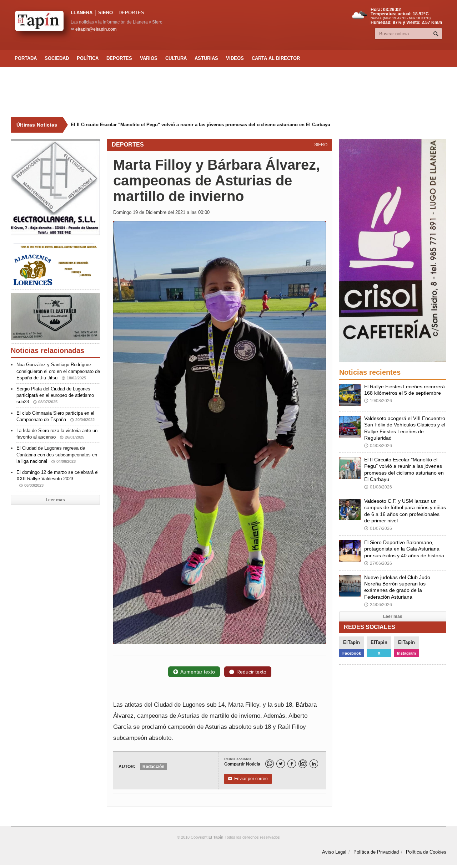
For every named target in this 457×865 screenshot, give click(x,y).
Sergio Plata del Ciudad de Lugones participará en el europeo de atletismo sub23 (55, 395)
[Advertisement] (228, 92)
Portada (26, 58)
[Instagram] (303, 764)
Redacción (153, 766)
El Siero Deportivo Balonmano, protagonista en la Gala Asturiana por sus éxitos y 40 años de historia (404, 548)
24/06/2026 (378, 604)
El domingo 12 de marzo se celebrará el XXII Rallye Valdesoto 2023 (57, 478)
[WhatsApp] (269, 764)
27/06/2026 (378, 563)
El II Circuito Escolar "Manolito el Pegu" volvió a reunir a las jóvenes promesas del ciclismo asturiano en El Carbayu (200, 124)
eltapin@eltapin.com (96, 29)
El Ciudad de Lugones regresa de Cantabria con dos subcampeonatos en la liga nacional (56, 454)
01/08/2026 (378, 487)
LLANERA (81, 12)
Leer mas (55, 499)
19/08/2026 (378, 400)
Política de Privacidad (376, 852)
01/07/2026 (378, 528)
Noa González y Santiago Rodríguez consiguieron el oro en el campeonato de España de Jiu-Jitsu (58, 371)
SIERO (105, 12)
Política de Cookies (426, 852)
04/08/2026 (378, 445)
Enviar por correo (248, 778)
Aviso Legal (334, 852)
